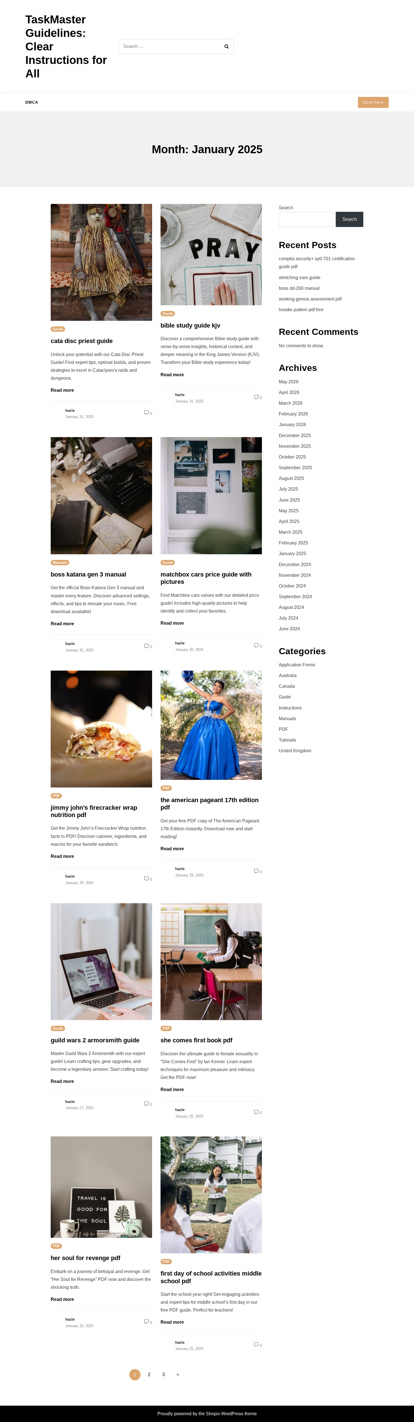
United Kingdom (295, 750)
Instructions (290, 708)
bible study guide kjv (190, 325)
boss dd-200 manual (299, 288)
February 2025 (293, 542)
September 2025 (295, 467)
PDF (56, 796)
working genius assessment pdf (310, 299)
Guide (58, 329)
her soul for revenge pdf (85, 1257)
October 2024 (292, 586)
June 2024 (289, 628)
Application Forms (297, 664)
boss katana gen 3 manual (88, 574)
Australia (288, 675)
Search (286, 207)
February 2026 (293, 413)
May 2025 (289, 510)
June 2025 (289, 500)
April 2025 (289, 521)
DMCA (31, 102)
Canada (287, 686)
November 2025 (295, 446)
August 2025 (291, 478)
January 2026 (292, 424)
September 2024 (295, 596)
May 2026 (289, 381)
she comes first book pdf (196, 1040)
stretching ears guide (299, 277)
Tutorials (287, 740)
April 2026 (289, 392)
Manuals (60, 562)
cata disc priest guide (82, 340)
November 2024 (295, 575)
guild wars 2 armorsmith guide (95, 1040)
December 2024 (295, 564)
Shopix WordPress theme (231, 1413)
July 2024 (288, 618)
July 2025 (288, 489)
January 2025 (292, 553)
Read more (62, 390)
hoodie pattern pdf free (301, 309)
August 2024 (291, 607)
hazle (70, 410)
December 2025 (295, 435)
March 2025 (290, 532)
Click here (373, 102)
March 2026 (290, 403)
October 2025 (292, 457)
